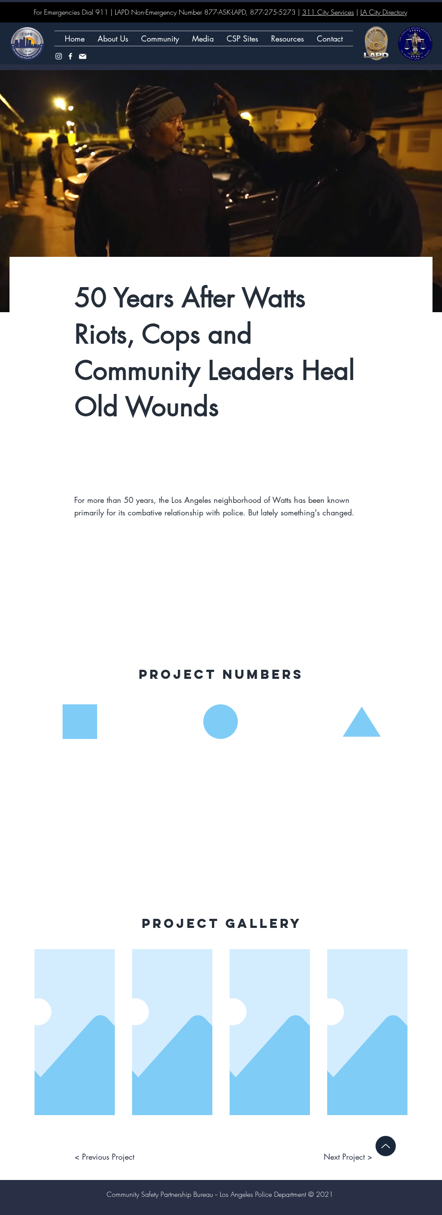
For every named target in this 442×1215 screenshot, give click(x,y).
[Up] (386, 1146)
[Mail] (82, 56)
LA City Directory (383, 12)
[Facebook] (70, 56)
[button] (242, 38)
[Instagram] (58, 56)
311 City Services (328, 12)
